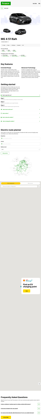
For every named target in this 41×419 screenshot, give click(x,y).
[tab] (20, 95)
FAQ (39, 3)
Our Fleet (35, 3)
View (27, 290)
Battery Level (3, 146)
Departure (3, 135)
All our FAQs (5, 417)
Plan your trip (5, 153)
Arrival (2, 141)
